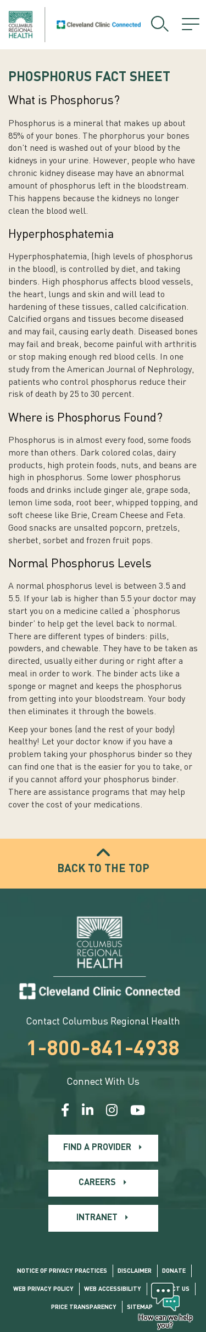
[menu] (190, 24)
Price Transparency (83, 1308)
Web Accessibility (112, 1290)
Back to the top (103, 869)
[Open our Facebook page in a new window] (65, 1111)
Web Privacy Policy (43, 1290)
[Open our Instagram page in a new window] (112, 1111)
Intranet (97, 1218)
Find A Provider (97, 1147)
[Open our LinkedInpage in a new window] (87, 1111)
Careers (97, 1183)
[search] (159, 24)
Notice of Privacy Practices (62, 1271)
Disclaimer (135, 1271)
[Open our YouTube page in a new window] (137, 1111)
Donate (174, 1271)
